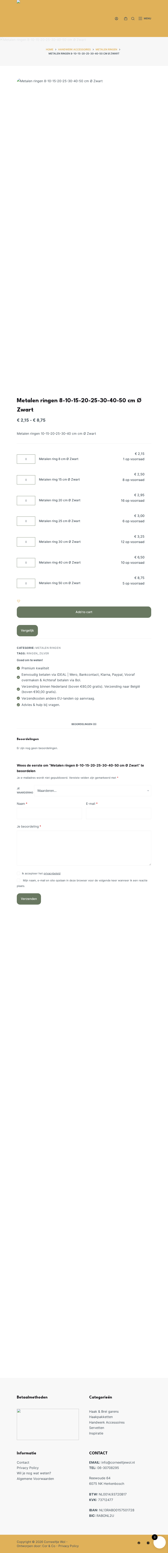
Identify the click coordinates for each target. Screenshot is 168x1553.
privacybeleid (52, 873)
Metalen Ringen (48, 647)
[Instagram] (148, 1543)
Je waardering (25, 790)
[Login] (116, 18)
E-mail (92, 804)
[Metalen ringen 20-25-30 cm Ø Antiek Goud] (84, 1239)
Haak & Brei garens (104, 1411)
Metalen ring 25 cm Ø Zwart (59, 521)
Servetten (96, 1428)
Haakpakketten (101, 1417)
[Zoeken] (132, 18)
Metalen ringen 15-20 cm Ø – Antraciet (84, 1116)
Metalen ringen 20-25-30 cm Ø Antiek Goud (84, 1337)
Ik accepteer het (41, 873)
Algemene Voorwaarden (35, 1479)
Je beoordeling (29, 826)
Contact (23, 1462)
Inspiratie (96, 1433)
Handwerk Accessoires (107, 1422)
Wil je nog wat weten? (34, 1473)
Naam (22, 804)
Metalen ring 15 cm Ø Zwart (59, 479)
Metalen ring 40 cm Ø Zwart (60, 562)
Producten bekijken (117, 1127)
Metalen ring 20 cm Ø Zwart (60, 500)
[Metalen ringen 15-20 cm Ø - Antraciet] (84, 1018)
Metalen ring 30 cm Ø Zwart (60, 542)
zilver (44, 653)
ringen (32, 653)
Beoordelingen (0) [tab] (84, 724)
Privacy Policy (28, 1468)
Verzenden (29, 899)
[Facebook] (139, 1543)
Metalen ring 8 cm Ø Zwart (58, 459)
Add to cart (84, 612)
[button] (18, 601)
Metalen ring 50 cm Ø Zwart (60, 583)
